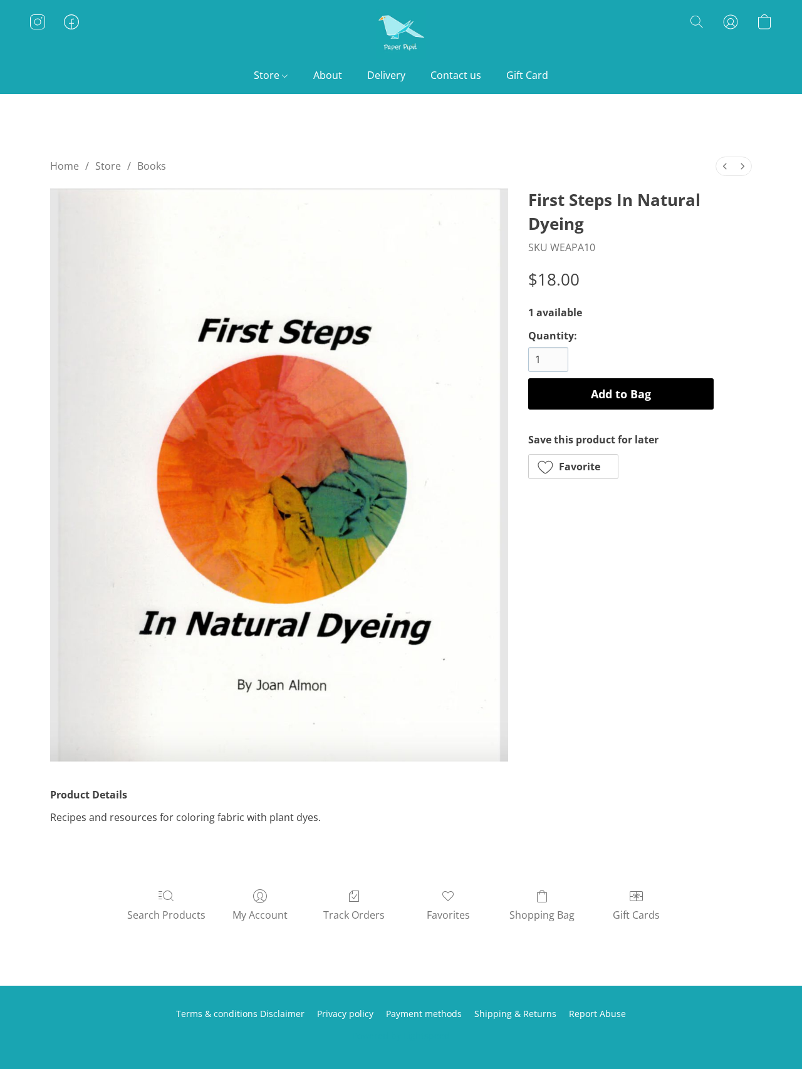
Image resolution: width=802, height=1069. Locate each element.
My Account (260, 915)
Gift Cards (636, 915)
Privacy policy (345, 1014)
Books (151, 166)
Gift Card (527, 75)
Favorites (448, 915)
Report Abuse (597, 1014)
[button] (401, 34)
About (327, 75)
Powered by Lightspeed (401, 1035)
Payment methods (424, 1014)
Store (268, 75)
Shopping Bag (542, 915)
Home (64, 166)
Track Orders (354, 915)
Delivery (386, 75)
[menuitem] (725, 166)
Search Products (166, 915)
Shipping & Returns (515, 1014)
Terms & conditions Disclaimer (240, 1014)
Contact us (455, 75)
